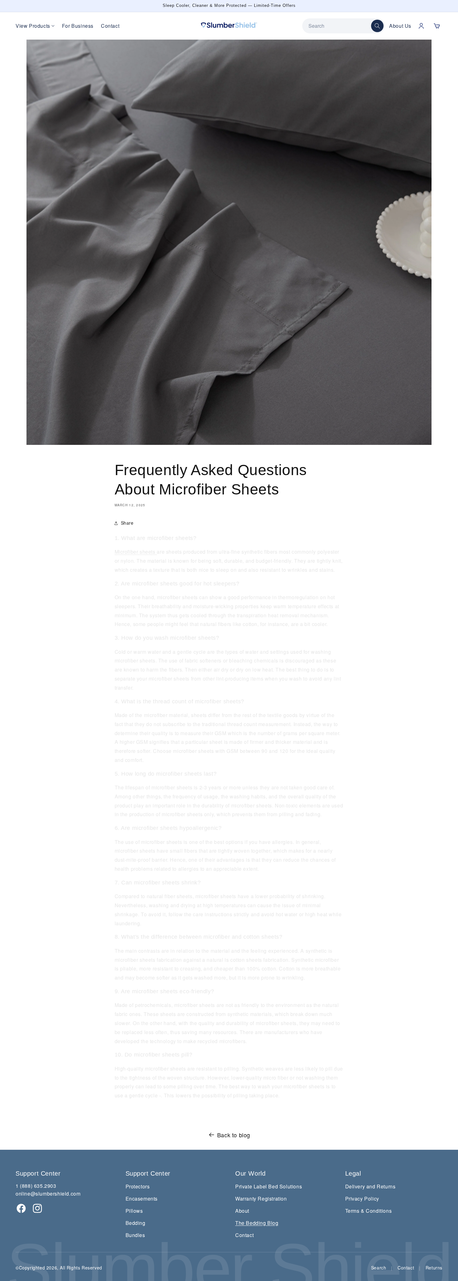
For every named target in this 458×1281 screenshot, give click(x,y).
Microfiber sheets (136, 551)
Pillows (134, 1210)
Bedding (136, 1222)
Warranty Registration (261, 1198)
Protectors (138, 1186)
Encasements (142, 1198)
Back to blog (233, 1135)
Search (378, 1268)
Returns (434, 1268)
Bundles (135, 1235)
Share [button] (127, 523)
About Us (400, 25)
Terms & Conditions (368, 1210)
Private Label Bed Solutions (268, 1186)
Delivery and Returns (370, 1186)
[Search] (377, 26)
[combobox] (339, 25)
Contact (110, 25)
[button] (436, 25)
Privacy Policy (362, 1198)
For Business (77, 25)
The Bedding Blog (257, 1222)
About (242, 1210)
